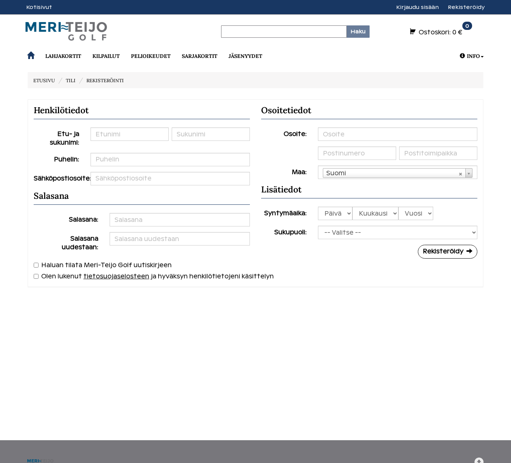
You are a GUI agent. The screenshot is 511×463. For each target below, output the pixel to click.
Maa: (299, 172)
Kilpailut (106, 56)
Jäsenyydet (245, 56)
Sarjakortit (199, 56)
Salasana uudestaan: (80, 243)
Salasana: (83, 219)
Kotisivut (39, 7)
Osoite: (295, 134)
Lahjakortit (63, 56)
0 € (443, 30)
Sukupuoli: (290, 232)
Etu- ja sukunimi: (64, 138)
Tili (71, 80)
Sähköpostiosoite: (59, 178)
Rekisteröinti (105, 80)
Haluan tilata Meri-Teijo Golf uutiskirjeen (106, 265)
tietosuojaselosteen (116, 276)
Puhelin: (66, 159)
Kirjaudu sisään (417, 7)
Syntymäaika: (285, 213)
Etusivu (44, 80)
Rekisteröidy (466, 7)
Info (473, 56)
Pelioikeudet (151, 56)
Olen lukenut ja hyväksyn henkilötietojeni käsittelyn (157, 276)
